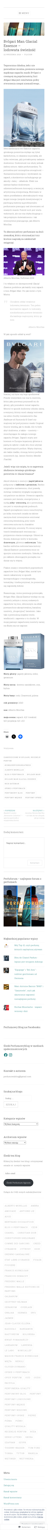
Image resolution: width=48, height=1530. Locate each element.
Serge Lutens (13, 1437)
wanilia (33, 1453)
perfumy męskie (13, 797)
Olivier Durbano (15, 1366)
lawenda (26, 1345)
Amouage (10, 1211)
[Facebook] (6, 1055)
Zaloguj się (9, 1485)
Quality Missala (15, 1426)
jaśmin (9, 1318)
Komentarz (34, 863)
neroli (19, 1361)
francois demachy (16, 1276)
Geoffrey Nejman (16, 1301)
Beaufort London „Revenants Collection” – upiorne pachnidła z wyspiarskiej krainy (13, 815)
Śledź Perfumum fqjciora (18, 1182)
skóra (29, 1437)
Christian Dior (27, 1232)
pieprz (32, 1415)
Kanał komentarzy (13, 1497)
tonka (9, 1453)
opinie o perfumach (15, 788)
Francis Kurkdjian (17, 1270)
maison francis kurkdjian (21, 1356)
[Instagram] (10, 1055)
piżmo (19, 1420)
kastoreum (12, 1334)
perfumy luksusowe (18, 1399)
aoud (8, 1216)
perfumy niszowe (16, 1410)
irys (33, 1312)
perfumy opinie (33, 797)
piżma (8, 1420)
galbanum (11, 1296)
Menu (25, 13)
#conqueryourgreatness (18, 765)
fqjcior (28, 54)
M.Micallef (25, 1350)
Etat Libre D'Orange (17, 1259)
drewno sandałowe (17, 1254)
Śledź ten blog (12, 1155)
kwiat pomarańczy (17, 1339)
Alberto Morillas (14, 770)
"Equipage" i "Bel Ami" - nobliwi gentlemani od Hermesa (25, 974)
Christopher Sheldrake (20, 1238)
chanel (9, 1232)
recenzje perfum (16, 1431)
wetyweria (26, 1458)
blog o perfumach (14, 774)
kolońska (29, 1334)
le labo (9, 1350)
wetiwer (10, 1458)
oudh (37, 1377)
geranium (11, 1307)
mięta (8, 1361)
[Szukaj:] (17, 1098)
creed (37, 1243)
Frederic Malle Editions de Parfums (22, 1288)
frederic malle (14, 1281)
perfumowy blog (14, 793)
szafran (10, 1442)
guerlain (26, 1307)
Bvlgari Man (33, 774)
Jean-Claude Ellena (17, 1323)
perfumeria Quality (18, 1388)
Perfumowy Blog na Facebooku (22, 1027)
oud (27, 1377)
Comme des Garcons (17, 1243)
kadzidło (10, 1329)
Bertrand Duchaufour (19, 1222)
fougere (10, 1265)
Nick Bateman (12, 784)
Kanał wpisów (10, 1491)
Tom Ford (34, 1447)
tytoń (20, 1453)
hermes (22, 1312)
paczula (10, 1383)
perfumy (30, 793)
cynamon (10, 1249)
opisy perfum (13, 1377)
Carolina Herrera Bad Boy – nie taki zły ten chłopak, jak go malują (34, 814)
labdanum (11, 1345)
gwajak (9, 1312)
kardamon (26, 1329)
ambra (35, 1205)
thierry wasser (15, 1447)
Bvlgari (25, 757)
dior (37, 1249)
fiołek (37, 1259)
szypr (22, 1442)
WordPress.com (11, 1503)
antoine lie (27, 1211)
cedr (34, 1227)
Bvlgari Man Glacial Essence (20, 779)
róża (33, 1431)
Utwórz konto (10, 1479)
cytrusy (25, 1249)
